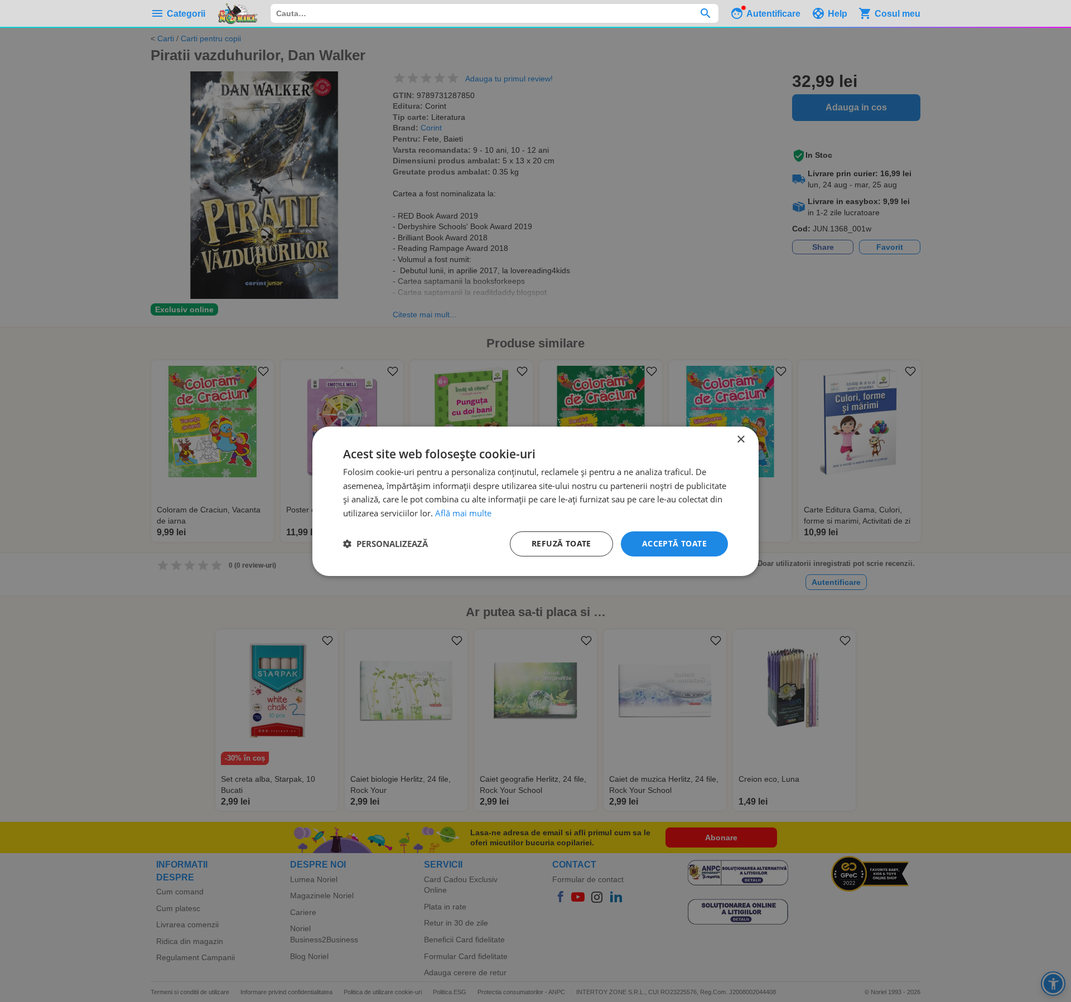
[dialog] (535, 500)
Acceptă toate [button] (674, 543)
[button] (385, 544)
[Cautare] (705, 13)
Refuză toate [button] (561, 543)
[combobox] (494, 13)
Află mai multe (463, 513)
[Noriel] (237, 13)
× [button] (740, 439)
